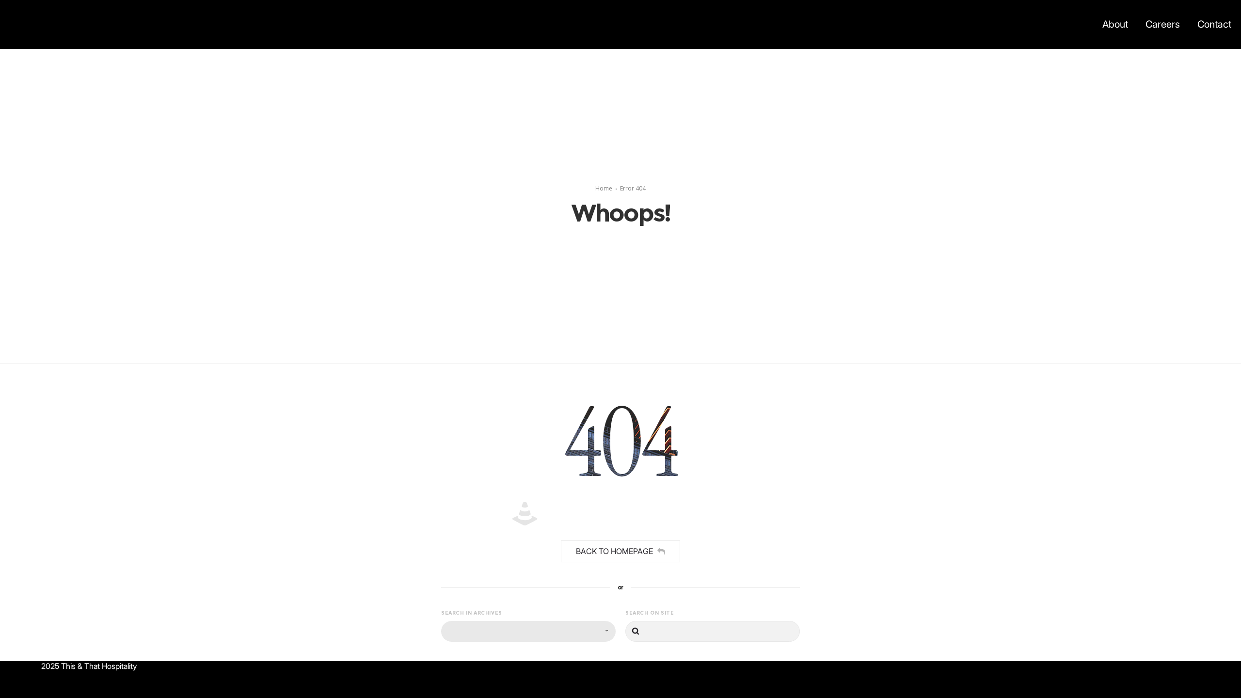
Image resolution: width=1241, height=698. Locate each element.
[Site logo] (18, 24)
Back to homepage (614, 551)
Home (603, 188)
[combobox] (528, 631)
